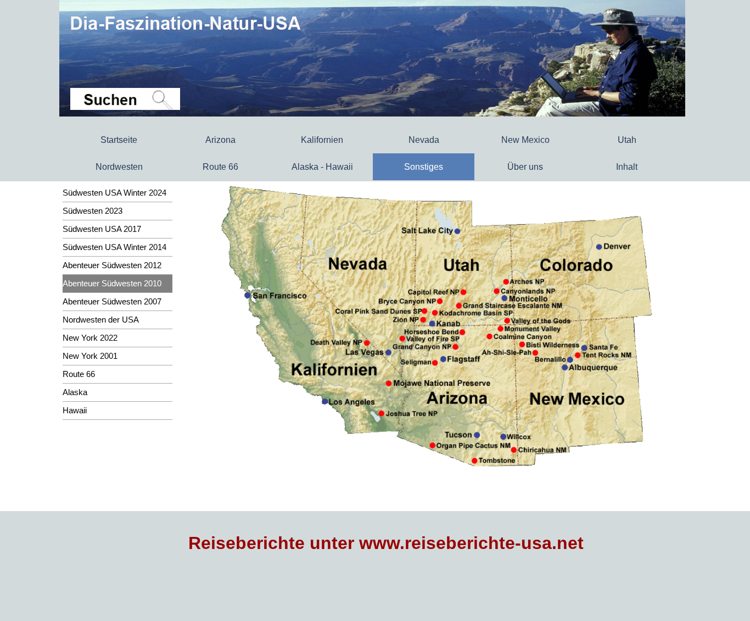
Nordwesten (119, 166)
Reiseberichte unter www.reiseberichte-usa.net (386, 543)
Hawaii (75, 410)
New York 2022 (90, 338)
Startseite (118, 140)
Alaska (75, 392)
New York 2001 (90, 356)
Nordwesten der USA (101, 319)
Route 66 (220, 166)
